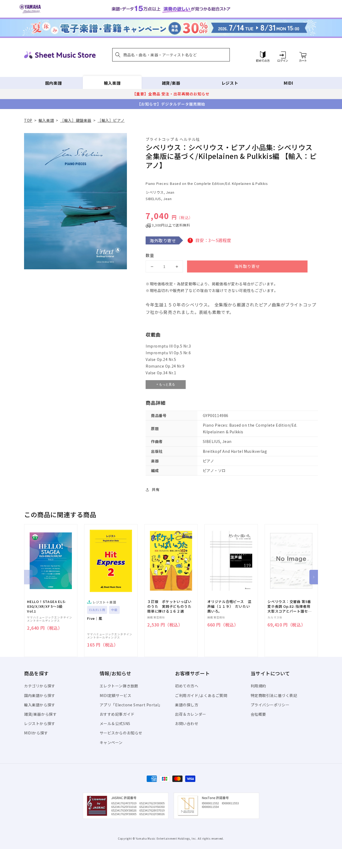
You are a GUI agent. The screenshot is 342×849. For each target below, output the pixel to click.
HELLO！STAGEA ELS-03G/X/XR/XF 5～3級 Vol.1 (46, 606)
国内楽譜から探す (39, 695)
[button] (171, 54)
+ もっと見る (165, 384)
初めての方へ (187, 685)
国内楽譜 (53, 83)
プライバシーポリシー (270, 704)
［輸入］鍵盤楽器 (75, 120)
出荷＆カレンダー (190, 714)
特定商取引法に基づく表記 (274, 695)
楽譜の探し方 (187, 704)
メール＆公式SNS (115, 723)
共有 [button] (156, 489)
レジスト (229, 83)
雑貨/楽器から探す (40, 714)
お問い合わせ (187, 723)
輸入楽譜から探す (39, 704)
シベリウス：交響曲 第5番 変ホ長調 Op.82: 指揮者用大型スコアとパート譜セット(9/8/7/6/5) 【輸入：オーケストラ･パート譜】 (289, 606)
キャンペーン (111, 742)
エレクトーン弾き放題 (119, 685)
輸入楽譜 (112, 83)
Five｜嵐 (94, 618)
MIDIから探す (36, 732)
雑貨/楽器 (171, 83)
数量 (150, 255)
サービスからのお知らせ (121, 732)
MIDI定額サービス (115, 695)
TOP (28, 120)
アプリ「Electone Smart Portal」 (131, 704)
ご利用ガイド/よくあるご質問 (201, 695)
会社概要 (258, 714)
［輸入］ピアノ (111, 120)
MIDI (288, 83)
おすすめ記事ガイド (117, 714)
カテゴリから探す (39, 685)
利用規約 (258, 685)
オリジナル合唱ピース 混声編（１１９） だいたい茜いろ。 (229, 606)
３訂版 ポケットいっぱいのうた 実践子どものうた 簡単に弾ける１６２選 (171, 606)
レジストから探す (39, 723)
